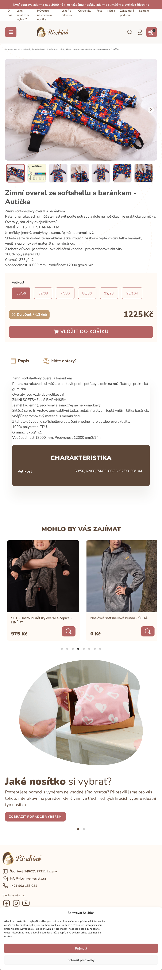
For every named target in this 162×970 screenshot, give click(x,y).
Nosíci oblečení (22, 49)
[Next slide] (151, 110)
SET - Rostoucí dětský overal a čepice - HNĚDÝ (39, 620)
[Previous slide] (11, 110)
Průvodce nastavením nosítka (44, 15)
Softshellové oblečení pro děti (48, 49)
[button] (129, 32)
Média (111, 11)
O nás (10, 13)
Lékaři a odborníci (67, 13)
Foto (99, 11)
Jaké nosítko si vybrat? (23, 15)
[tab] (62, 648)
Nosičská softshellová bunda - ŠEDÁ (117, 618)
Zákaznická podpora (127, 13)
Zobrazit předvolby (81, 960)
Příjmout (81, 948)
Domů (8, 49)
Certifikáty (84, 11)
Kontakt (144, 11)
